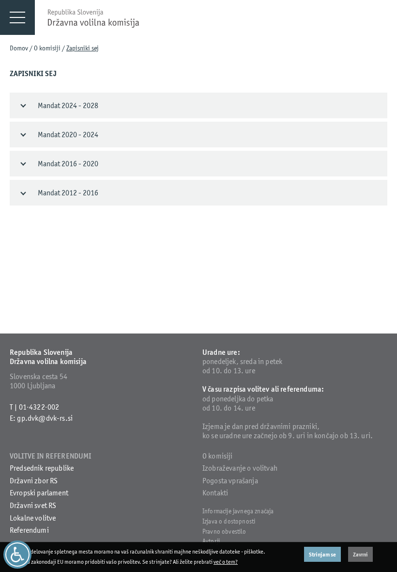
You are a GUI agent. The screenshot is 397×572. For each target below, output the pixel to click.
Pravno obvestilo (224, 531)
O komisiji (47, 48)
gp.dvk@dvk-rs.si (45, 418)
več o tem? (226, 561)
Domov (19, 48)
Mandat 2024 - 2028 (68, 105)
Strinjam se (322, 554)
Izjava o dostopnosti (228, 521)
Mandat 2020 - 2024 (68, 134)
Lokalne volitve (33, 518)
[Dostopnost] (17, 554)
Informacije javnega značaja (238, 511)
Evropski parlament (39, 492)
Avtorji (211, 541)
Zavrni (360, 554)
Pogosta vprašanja (230, 480)
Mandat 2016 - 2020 (68, 163)
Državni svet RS (33, 505)
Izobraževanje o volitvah (239, 468)
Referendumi (29, 530)
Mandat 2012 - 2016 (68, 192)
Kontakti (215, 492)
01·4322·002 (39, 407)
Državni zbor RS (34, 480)
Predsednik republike (42, 468)
